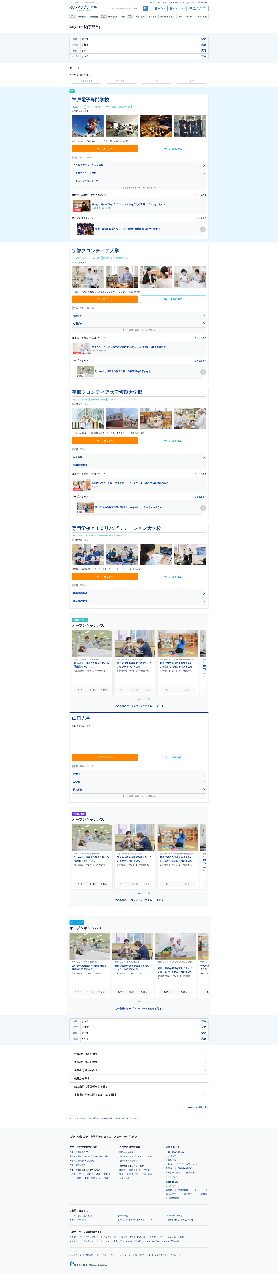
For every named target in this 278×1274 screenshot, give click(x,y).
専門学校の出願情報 (128, 1160)
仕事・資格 (112, 16)
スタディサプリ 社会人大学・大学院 (167, 1237)
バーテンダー (172, 1177)
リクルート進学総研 (112, 1241)
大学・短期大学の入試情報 (82, 1160)
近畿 (79, 1178)
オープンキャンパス (186, 16)
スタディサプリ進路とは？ (82, 1215)
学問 (123, 16)
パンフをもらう (105, 148)
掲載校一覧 (123, 1215)
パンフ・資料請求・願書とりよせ (135, 1255)
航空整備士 (183, 1190)
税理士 (169, 1190)
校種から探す (82, 1078)
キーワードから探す (176, 1215)
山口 (129, 1118)
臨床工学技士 (172, 1194)
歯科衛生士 (189, 1194)
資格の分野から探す (86, 1062)
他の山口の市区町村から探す (91, 1086)
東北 (81, 1174)
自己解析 (94, 16)
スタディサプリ (110, 1237)
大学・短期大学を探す (80, 1152)
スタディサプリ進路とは (156, 3)
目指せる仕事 (86, 80)
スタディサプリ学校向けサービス (85, 1241)
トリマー (199, 1190)
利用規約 (89, 1255)
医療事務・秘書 (173, 1172)
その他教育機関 (167, 16)
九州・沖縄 (103, 1178)
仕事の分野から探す (86, 1053)
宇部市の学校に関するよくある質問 (95, 1094)
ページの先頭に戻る (199, 1107)
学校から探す (109, 1118)
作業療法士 (191, 1172)
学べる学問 (121, 80)
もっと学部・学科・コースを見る (137, 187)
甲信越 (97, 1174)
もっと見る (199, 195)
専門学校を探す (126, 1152)
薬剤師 (204, 1194)
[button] (203, 229)
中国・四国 (120, 1118)
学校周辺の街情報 (78, 1219)
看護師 (169, 1168)
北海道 (73, 1174)
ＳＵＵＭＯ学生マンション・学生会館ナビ (164, 1241)
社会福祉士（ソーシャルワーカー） (182, 1164)
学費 (192, 80)
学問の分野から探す (86, 1070)
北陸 (72, 1178)
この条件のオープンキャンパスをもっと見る (138, 706)
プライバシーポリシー (107, 1255)
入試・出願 (202, 16)
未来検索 (82, 16)
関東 (89, 1174)
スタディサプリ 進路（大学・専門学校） (85, 1118)
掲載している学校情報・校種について (135, 1219)
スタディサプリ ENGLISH (133, 1237)
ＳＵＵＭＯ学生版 (133, 1241)
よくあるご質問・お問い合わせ (195, 3)
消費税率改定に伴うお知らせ (180, 1219)
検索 (145, 8)
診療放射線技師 (185, 1168)
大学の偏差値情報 (78, 1165)
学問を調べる (172, 1182)
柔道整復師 (174, 1198)
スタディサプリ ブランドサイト (85, 1237)
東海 (106, 1174)
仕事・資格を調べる (175, 1152)
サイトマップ (174, 3)
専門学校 (152, 16)
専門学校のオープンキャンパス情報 (135, 1156)
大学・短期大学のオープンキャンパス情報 (89, 1156)
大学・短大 (140, 16)
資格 (156, 80)
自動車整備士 (172, 1160)
